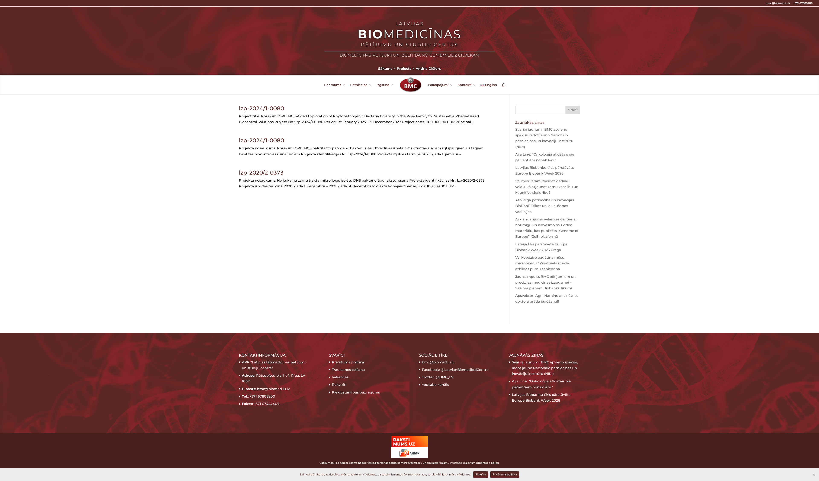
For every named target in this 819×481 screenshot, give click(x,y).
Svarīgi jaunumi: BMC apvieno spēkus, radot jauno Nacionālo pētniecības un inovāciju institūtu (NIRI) (545, 368)
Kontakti (464, 85)
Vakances (340, 377)
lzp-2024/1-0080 (261, 108)
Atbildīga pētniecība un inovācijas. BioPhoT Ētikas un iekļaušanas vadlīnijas (545, 206)
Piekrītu (480, 474)
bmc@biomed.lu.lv (778, 3)
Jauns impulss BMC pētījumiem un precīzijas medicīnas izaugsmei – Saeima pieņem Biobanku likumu (545, 282)
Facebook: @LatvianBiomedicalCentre (455, 370)
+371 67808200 (803, 3)
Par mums (332, 85)
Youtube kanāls (435, 385)
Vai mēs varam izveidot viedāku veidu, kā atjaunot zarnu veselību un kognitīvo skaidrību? (546, 187)
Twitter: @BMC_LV (437, 377)
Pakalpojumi (438, 85)
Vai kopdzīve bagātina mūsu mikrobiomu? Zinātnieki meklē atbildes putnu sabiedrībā (542, 263)
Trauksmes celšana (348, 370)
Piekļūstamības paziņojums (356, 392)
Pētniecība (358, 85)
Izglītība (382, 85)
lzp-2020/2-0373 (261, 172)
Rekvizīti (339, 385)
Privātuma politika (348, 362)
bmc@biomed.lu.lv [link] (438, 362)
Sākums (385, 69)
